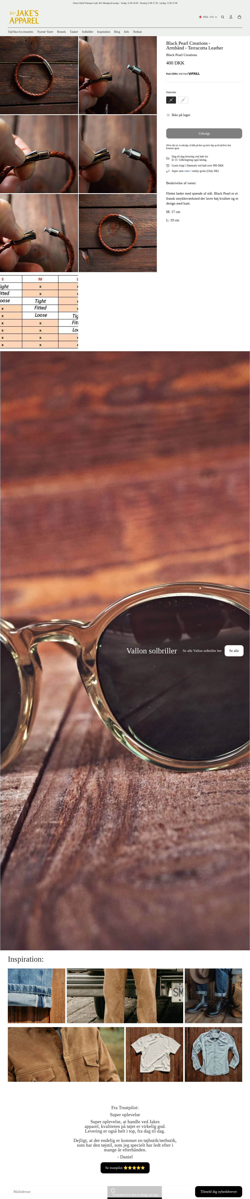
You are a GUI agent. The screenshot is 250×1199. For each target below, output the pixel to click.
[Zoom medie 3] (39, 154)
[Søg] (222, 17)
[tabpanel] (125, 651)
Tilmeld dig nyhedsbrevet (219, 1192)
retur (187, 171)
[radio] (171, 100)
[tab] (5, 651)
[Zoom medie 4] (118, 154)
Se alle (234, 651)
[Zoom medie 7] (39, 312)
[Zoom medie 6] (118, 233)
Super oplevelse (125, 1114)
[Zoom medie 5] (39, 233)
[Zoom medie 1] (39, 75)
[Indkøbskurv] (239, 17)
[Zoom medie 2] (118, 75)
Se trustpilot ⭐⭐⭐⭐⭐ (125, 1168)
